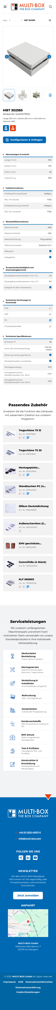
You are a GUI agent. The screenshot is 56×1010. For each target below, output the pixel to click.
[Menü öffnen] (5, 6)
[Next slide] (49, 57)
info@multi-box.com (30, 838)
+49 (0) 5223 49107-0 (30, 832)
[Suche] (50, 6)
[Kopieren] (49, 20)
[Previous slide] (7, 57)
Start (5, 20)
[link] (21, 857)
